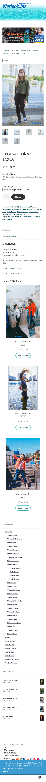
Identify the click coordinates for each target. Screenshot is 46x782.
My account (9, 750)
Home (7, 50)
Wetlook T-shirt (7, 214)
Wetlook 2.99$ (14, 207)
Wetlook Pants (12, 546)
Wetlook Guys (9, 656)
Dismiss (5, 771)
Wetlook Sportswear (13, 590)
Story (6, 747)
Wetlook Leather (12, 594)
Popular (7, 637)
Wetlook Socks (33, 212)
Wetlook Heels (14, 575)
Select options (23, 355)
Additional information (10, 236)
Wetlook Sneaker (22, 212)
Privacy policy (10, 753)
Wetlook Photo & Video (14, 744)
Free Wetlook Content (12, 659)
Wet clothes (15, 50)
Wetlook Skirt (11, 542)
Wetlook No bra (12, 630)
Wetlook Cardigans (13, 612)
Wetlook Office (12, 619)
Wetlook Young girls (19, 214)
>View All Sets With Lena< (11, 268)
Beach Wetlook (24, 207)
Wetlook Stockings (13, 561)
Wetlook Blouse (12, 535)
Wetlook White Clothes (14, 601)
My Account (7, 778)
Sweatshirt (36, 216)
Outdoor (18, 216)
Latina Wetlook (10, 641)
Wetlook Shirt (11, 583)
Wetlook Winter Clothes (15, 557)
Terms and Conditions (13, 755)
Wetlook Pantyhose (13, 550)
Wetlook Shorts (12, 615)
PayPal (7, 758)
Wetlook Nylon (12, 634)
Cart (35, 776)
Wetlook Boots (14, 572)
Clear (27, 189)
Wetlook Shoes (25, 50)
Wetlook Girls (31, 209)
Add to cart (18, 197)
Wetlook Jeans (12, 597)
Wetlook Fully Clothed (18, 209)
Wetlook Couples (10, 648)
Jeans (8, 216)
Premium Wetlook (11, 663)
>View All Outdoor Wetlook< (12, 273)
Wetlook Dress (11, 586)
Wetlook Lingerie (12, 608)
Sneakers (24, 216)
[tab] (23, 230)
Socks (30, 216)
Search (23, 778)
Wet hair (9, 219)
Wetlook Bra (6, 209)
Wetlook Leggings (13, 553)
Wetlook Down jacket (14, 623)
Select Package (7, 187)
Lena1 (12, 216)
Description (6, 230)
